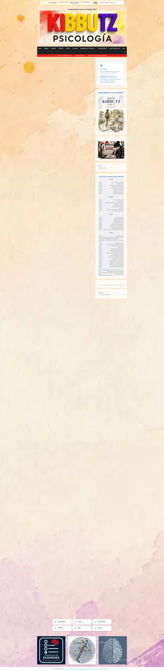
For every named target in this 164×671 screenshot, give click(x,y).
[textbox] (117, 182)
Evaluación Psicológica (118, 221)
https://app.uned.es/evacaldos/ (107, 275)
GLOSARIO (75, 48)
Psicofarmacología (119, 217)
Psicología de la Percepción (117, 206)
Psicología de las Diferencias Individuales (115, 209)
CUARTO (68, 48)
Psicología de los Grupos (118, 220)
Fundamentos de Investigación (117, 188)
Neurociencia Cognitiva (118, 258)
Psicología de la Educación (117, 228)
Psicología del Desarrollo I (118, 199)
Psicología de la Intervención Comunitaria (114, 252)
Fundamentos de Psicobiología (117, 182)
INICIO (39, 48)
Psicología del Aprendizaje (118, 193)
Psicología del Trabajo (118, 243)
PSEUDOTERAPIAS (79, 55)
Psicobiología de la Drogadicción (116, 250)
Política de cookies (78, 668)
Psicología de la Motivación (117, 186)
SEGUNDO (53, 48)
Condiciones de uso (92, 668)
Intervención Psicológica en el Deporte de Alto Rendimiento (111, 269)
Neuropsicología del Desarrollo (117, 224)
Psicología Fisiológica (119, 204)
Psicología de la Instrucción (117, 246)
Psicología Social (119, 183)
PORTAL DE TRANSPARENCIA (64, 55)
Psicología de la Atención (118, 190)
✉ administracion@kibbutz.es (104, 668)
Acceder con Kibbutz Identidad (107, 82)
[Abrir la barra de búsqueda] (125, 52)
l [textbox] (115, 271)
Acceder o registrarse (53, 108)
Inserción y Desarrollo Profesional (116, 264)
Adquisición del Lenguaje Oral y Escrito (115, 244)
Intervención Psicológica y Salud (116, 255)
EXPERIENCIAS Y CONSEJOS (87, 48)
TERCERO (61, 48)
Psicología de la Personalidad (117, 225)
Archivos (100, 165)
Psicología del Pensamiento (117, 210)
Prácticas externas (119, 236)
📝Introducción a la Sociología (117, 251)
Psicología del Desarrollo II (117, 222)
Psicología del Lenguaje (118, 218)
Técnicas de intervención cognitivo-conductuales (113, 229)
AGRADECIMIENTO (102, 48)
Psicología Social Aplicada (118, 254)
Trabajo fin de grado (119, 274)
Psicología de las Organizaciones (116, 226)
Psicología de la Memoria (118, 205)
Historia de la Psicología (118, 189)
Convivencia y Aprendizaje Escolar (116, 257)
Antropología (120, 247)
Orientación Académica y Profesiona (115, 271)
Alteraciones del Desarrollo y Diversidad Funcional (113, 237)
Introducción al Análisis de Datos (116, 185)
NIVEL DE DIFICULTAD (115, 48)
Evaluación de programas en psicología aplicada (113, 272)
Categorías (100, 292)
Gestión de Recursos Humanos (117, 266)
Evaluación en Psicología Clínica (116, 262)
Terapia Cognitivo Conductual (117, 248)
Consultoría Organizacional (117, 265)
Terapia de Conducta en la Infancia (116, 261)
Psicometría (120, 208)
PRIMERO (46, 48)
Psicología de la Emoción (118, 192)
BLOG (123, 48)
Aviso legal (85, 668)
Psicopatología (120, 201)
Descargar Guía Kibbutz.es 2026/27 (71, 108)
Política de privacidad (69, 668)
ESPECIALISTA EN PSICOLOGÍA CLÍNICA (97, 55)
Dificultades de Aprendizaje (117, 259)
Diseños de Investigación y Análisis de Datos (114, 202)
